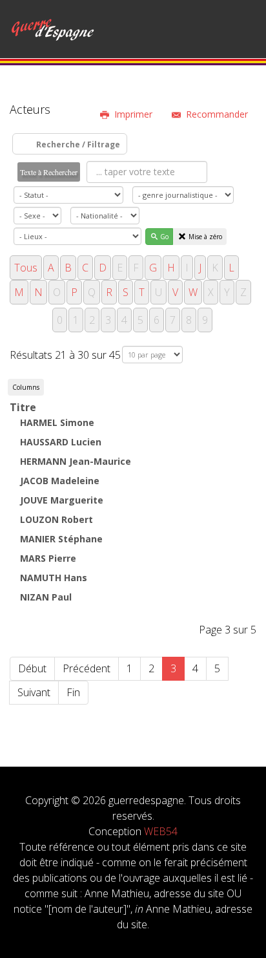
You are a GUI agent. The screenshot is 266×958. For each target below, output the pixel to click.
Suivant (33, 692)
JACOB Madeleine (59, 480)
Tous (25, 268)
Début (32, 668)
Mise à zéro (205, 236)
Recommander (217, 114)
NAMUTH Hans (53, 577)
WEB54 (161, 831)
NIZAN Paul (46, 597)
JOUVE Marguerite (61, 500)
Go (164, 236)
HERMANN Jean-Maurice (75, 461)
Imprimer (133, 114)
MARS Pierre (48, 558)
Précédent (86, 668)
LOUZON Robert (56, 519)
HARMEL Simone (57, 422)
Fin (73, 692)
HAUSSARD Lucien (60, 442)
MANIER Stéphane (61, 539)
